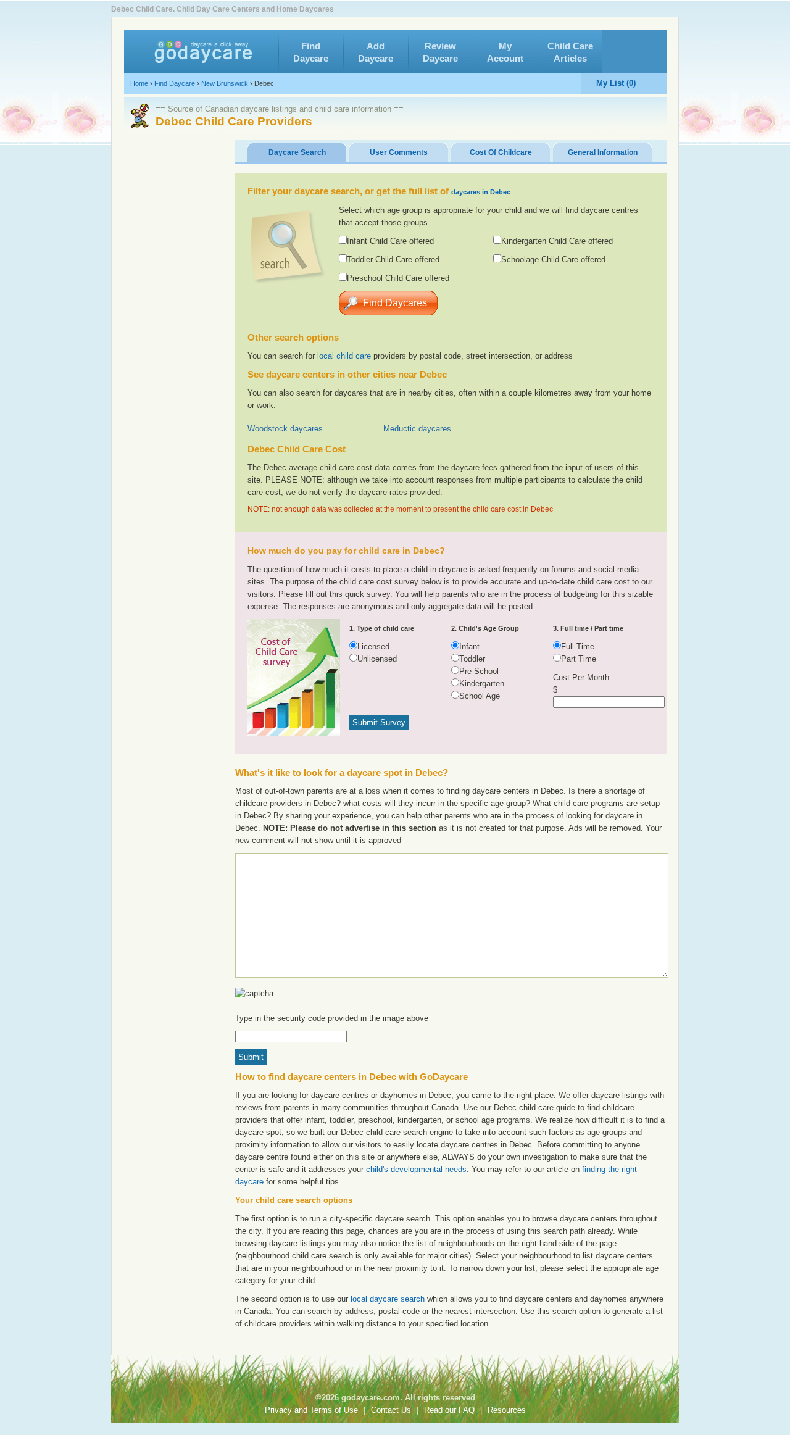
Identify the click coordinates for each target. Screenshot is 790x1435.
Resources (507, 1410)
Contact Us (391, 1410)
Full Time (577, 646)
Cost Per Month (581, 677)
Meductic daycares (417, 428)
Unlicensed (377, 658)
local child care (344, 355)
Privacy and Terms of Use (311, 1410)
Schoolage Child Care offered (553, 259)
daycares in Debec (480, 192)
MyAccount (505, 52)
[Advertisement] (565, 309)
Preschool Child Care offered (398, 278)
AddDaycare (375, 52)
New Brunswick (224, 83)
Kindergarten (481, 683)
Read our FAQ (449, 1410)
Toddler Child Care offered (393, 259)
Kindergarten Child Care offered (557, 241)
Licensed (373, 646)
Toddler (472, 658)
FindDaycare (310, 52)
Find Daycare (174, 83)
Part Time (578, 658)
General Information (603, 152)
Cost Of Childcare (501, 152)
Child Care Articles (570, 52)
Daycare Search (297, 152)
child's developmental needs (416, 1169)
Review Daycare (440, 52)
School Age (479, 696)
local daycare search (388, 1299)
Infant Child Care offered (390, 241)
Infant (469, 646)
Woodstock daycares (285, 428)
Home (139, 83)
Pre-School (479, 671)
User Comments (399, 152)
